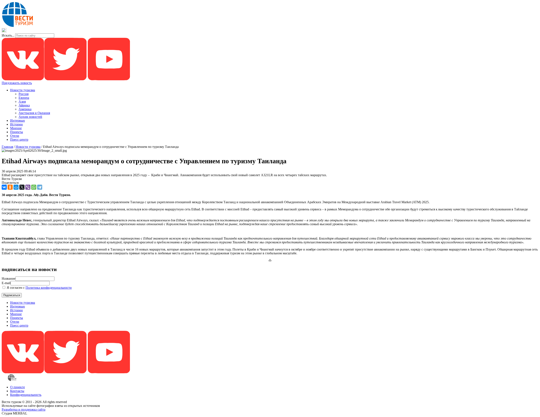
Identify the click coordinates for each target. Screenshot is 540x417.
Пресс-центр (19, 139)
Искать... (8, 35)
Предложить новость (17, 83)
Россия (23, 94)
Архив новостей (30, 117)
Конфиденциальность (25, 395)
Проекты (16, 132)
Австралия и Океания (34, 113)
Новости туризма (22, 90)
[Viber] (27, 187)
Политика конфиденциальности (49, 287)
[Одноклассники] (10, 187)
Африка (24, 105)
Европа (24, 97)
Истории (16, 124)
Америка (25, 109)
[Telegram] (39, 187)
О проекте (17, 387)
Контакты (17, 391)
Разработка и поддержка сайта (23, 409)
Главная (7, 147)
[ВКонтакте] (4, 187)
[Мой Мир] (16, 187)
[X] (21, 187)
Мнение (16, 128)
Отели (14, 136)
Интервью (17, 120)
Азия (22, 101)
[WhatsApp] (33, 187)
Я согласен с (39, 287)
